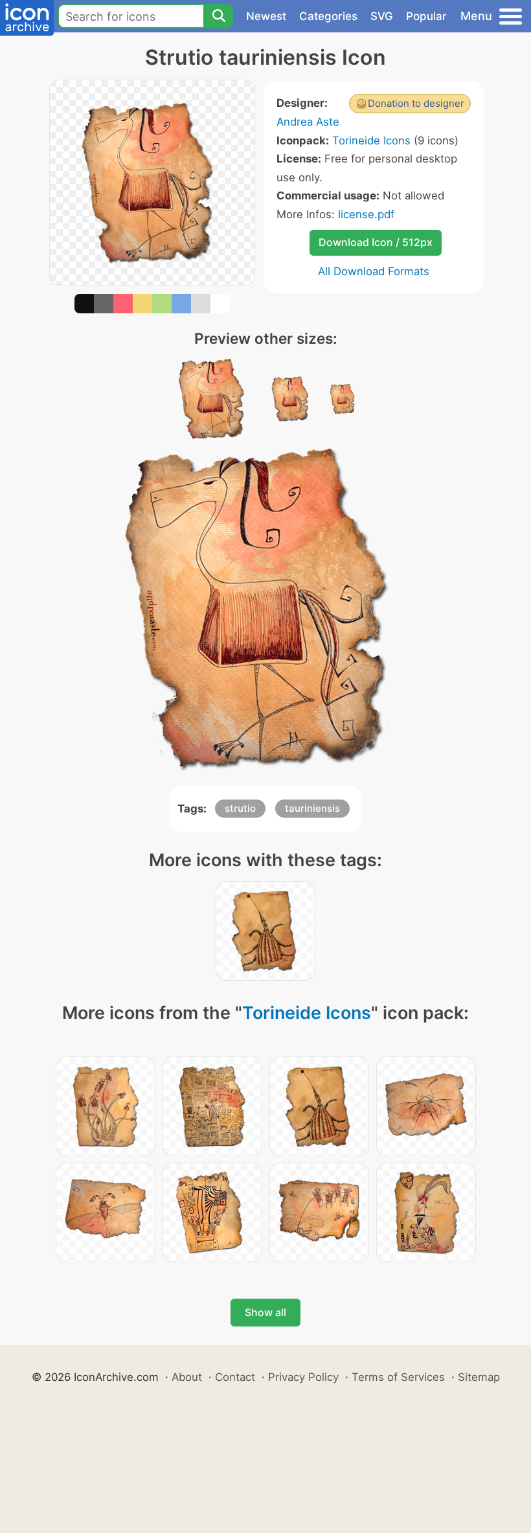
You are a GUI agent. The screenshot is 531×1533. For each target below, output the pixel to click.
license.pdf (366, 214)
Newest (266, 16)
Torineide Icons (371, 140)
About (187, 1377)
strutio (240, 808)
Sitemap (479, 1377)
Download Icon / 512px (376, 242)
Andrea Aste (308, 121)
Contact (235, 1377)
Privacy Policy (303, 1377)
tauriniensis (312, 808)
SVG (381, 16)
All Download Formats (373, 271)
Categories (328, 16)
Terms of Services (398, 1377)
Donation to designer (416, 103)
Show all (265, 1312)
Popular (426, 16)
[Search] (218, 16)
